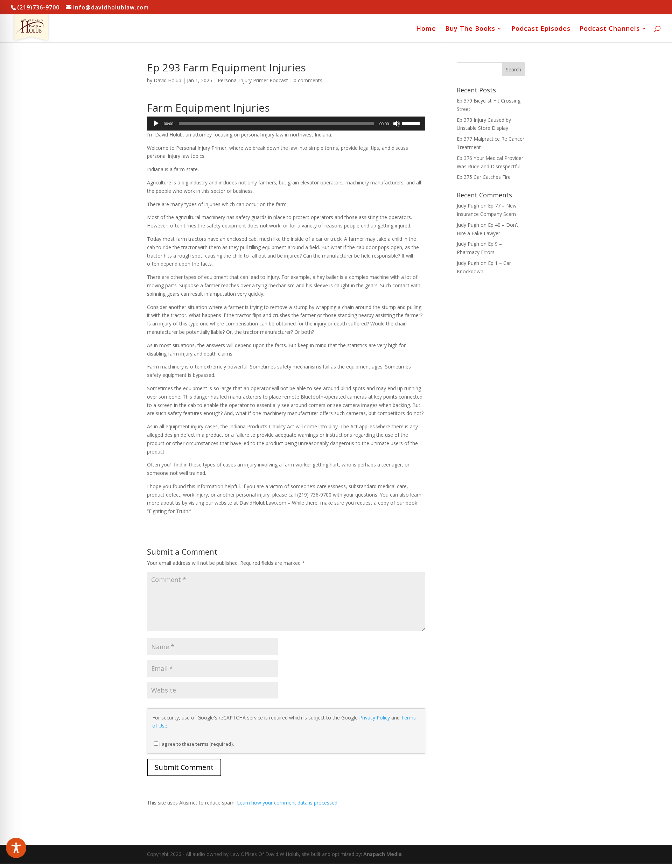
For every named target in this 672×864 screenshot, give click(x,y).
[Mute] (396, 123)
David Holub (167, 80)
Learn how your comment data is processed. (287, 802)
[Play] (156, 123)
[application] (286, 124)
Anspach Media (382, 854)
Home (426, 29)
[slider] (412, 123)
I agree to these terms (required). (196, 744)
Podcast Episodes (540, 29)
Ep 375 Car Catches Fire (484, 177)
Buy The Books (470, 29)
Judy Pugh (468, 205)
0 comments (308, 80)
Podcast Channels (610, 29)
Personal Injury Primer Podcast (253, 80)
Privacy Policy (374, 717)
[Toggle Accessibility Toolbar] (16, 848)
